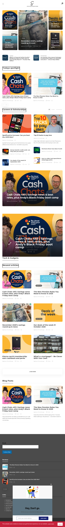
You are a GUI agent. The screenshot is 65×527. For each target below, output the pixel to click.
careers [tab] (53, 109)
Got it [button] (60, 524)
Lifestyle (23, 38)
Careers (11, 55)
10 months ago (29, 46)
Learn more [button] (51, 524)
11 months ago (18, 154)
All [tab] (49, 109)
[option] (32, 30)
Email (4, 443)
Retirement (8, 40)
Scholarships (44, 55)
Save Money (8, 16)
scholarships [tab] (59, 109)
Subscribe (7, 452)
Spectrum (23, 46)
